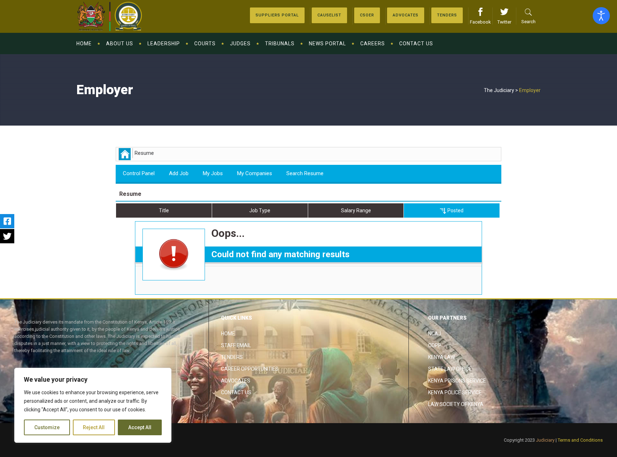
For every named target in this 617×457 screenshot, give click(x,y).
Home (228, 333)
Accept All (139, 427)
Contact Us (236, 392)
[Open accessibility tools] (601, 15)
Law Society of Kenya (455, 404)
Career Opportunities (250, 369)
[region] (92, 405)
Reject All (94, 427)
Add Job (179, 173)
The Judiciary (499, 90)
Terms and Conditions (580, 440)
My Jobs (213, 173)
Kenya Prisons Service (457, 381)
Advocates (235, 381)
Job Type (259, 210)
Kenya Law (441, 357)
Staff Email (236, 345)
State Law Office (450, 369)
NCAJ (434, 333)
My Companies (254, 173)
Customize (47, 427)
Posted (454, 210)
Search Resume (304, 173)
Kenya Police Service (455, 392)
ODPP (434, 345)
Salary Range (356, 210)
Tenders (232, 357)
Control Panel (139, 173)
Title (164, 210)
